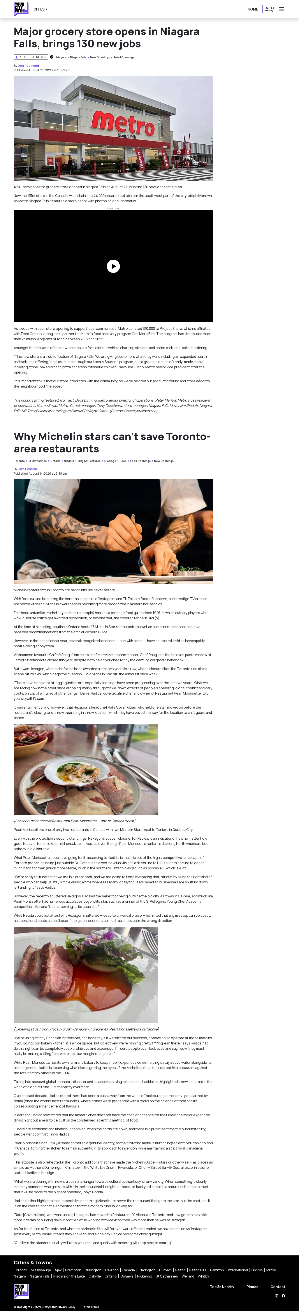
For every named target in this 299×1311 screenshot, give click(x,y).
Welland (188, 1276)
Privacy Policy (66, 1307)
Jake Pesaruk (27, 469)
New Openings (100, 57)
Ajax (58, 1270)
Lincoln (257, 1270)
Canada (128, 1270)
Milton (271, 1270)
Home (253, 9)
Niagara (61, 57)
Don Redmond (28, 65)
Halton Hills (197, 1270)
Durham (165, 1270)
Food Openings (140, 461)
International (238, 1270)
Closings (110, 461)
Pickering (144, 1276)
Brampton (73, 1270)
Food (123, 461)
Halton (180, 1270)
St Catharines (37, 461)
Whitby (203, 1276)
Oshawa (127, 1276)
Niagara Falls (78, 57)
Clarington (147, 1270)
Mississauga (41, 1270)
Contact (278, 1286)
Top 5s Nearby (222, 1286)
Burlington (93, 1270)
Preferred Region (33, 57)
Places (252, 1286)
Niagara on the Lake (69, 1276)
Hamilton (217, 1270)
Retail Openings (123, 57)
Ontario (55, 461)
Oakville (95, 1276)
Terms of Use (90, 1307)
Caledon (112, 1270)
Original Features (89, 461)
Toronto (19, 461)
